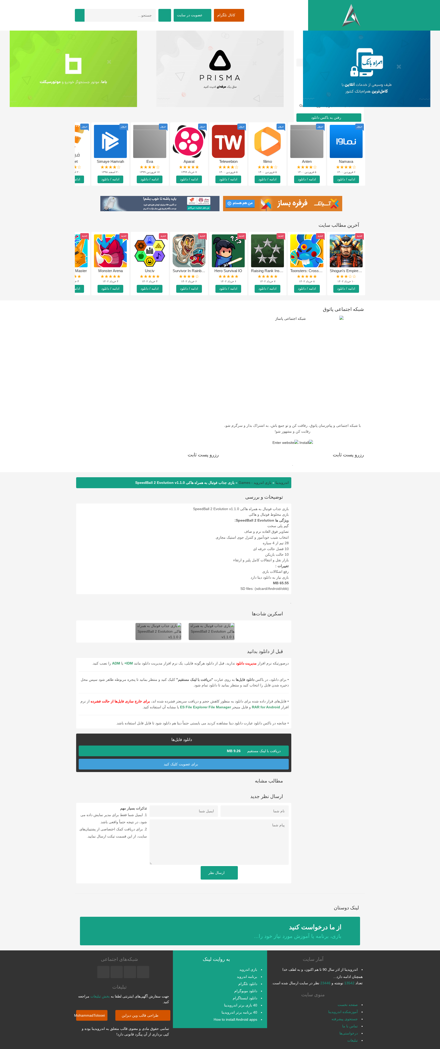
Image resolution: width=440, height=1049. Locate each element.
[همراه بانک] (73, 69)
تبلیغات (352, 1040)
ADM (116, 663)
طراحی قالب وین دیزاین (140, 1015)
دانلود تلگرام (247, 984)
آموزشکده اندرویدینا (343, 1012)
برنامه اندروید (247, 977)
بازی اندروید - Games (255, 483)
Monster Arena (110, 271)
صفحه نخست (348, 1005)
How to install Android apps (235, 1019)
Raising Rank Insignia (269, 271)
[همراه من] (366, 69)
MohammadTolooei (90, 1015)
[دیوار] (220, 69)
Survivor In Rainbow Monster (197, 271)
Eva (149, 161)
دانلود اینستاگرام (245, 998)
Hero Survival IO (228, 271)
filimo (267, 161)
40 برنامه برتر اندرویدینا (239, 1012)
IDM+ (128, 663)
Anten (307, 161)
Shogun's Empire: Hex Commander (359, 271)
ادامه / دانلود (346, 179)
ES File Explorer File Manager (205, 707)
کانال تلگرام (226, 15)
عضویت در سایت (190, 15)
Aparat (189, 161)
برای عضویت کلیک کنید (181, 764)
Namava (346, 161)
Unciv (150, 271)
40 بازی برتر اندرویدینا (240, 1005)
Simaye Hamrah (110, 161)
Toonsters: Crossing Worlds (313, 271)
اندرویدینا (282, 483)
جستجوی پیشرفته (345, 1019)
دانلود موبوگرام (245, 991)
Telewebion (228, 161)
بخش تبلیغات (100, 996)
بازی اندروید (248, 969)
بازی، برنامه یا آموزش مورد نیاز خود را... (297, 931)
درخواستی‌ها (348, 1033)
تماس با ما (350, 1026)
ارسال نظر (217, 873)
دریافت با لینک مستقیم (254, 751)
